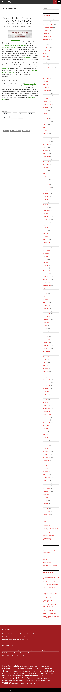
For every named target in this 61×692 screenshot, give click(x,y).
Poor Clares (28, 675)
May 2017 (45, 296)
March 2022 (46, 153)
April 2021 (45, 176)
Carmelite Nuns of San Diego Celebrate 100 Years (14, 636)
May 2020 (45, 202)
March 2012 (46, 474)
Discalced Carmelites (37, 668)
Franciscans (51, 671)
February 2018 (46, 270)
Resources (45, 59)
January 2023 (46, 136)
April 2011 (45, 506)
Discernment (46, 30)
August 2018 (46, 253)
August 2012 (46, 460)
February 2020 (46, 210)
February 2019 (46, 242)
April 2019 (45, 236)
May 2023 (45, 127)
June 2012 (45, 465)
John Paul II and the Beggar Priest (15, 655)
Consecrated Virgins (48, 27)
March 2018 (46, 268)
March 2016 (46, 336)
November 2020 (47, 187)
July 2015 (45, 359)
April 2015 (45, 368)
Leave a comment (26, 26)
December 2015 (47, 345)
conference (14, 668)
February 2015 (46, 374)
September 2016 (47, 319)
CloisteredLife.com (27, 57)
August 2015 (46, 357)
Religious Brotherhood (48, 535)
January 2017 (46, 308)
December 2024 (47, 104)
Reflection (45, 56)
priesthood (52, 678)
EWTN (37, 671)
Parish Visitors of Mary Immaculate (9, 675)
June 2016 (45, 328)
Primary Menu (59, 2)
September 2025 (47, 96)
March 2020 (46, 207)
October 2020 (46, 190)
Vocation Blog (6, 2)
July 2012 (45, 463)
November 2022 (47, 141)
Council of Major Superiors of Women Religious (50, 529)
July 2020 (45, 199)
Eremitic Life (46, 33)
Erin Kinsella (5, 650)
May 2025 (45, 98)
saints (10, 680)
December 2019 (47, 216)
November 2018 (47, 248)
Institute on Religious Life (9, 47)
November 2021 (47, 159)
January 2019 (46, 245)
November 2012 (47, 451)
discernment (47, 668)
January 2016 (46, 342)
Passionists (20, 675)
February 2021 (46, 182)
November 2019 (47, 219)
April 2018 (45, 265)
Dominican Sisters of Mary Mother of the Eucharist (24, 671)
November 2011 (47, 486)
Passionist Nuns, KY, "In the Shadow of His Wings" (50, 605)
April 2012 (45, 471)
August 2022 (46, 144)
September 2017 (47, 285)
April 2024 (45, 116)
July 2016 (45, 325)
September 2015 (47, 354)
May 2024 (45, 113)
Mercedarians (29, 673)
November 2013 (47, 417)
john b (3, 655)
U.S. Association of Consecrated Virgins (48, 539)
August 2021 (46, 164)
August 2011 (46, 494)
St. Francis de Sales (28, 680)
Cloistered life (6, 15)
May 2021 (45, 173)
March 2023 (46, 133)
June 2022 (45, 147)
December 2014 (47, 379)
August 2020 (46, 196)
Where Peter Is (26, 130)
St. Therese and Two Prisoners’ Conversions (23, 653)
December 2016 (47, 311)
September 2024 (47, 107)
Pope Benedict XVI (11, 677)
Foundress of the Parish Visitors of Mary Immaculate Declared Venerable (20, 633)
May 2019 (45, 233)
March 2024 (46, 118)
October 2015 (46, 351)
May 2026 (45, 84)
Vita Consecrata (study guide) (50, 565)
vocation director (15, 683)
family (40, 671)
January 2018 (46, 273)
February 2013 (46, 443)
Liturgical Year (46, 39)
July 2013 (45, 428)
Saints (44, 62)
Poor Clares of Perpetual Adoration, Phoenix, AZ (49, 609)
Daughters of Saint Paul (49, 581)
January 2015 (46, 377)
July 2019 (45, 227)
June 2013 (45, 431)
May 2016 (45, 331)
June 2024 (45, 110)
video (43, 680)
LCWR (3, 673)
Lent (6, 673)
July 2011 (45, 497)
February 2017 (46, 305)
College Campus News (48, 24)
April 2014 (45, 402)
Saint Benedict (5, 680)
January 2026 (46, 90)
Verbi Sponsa (46, 559)
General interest (47, 36)
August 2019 (46, 225)
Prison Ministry (47, 50)
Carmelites (7, 668)
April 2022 (45, 150)
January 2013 (46, 445)
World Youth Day (30, 683)
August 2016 (46, 322)
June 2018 (45, 259)
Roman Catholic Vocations (49, 613)
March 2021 (46, 179)
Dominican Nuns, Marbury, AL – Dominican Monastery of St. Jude (50, 589)
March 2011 (46, 509)
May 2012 (45, 468)
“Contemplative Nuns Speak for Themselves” (14, 45)
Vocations (45, 65)
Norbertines (47, 673)
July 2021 (45, 167)
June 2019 (45, 230)
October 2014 (46, 385)
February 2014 (46, 408)
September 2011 (47, 491)
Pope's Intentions (38, 675)
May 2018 (45, 262)
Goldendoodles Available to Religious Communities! (15, 639)
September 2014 (47, 388)
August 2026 (46, 78)
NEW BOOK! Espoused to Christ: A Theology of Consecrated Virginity (27, 650)
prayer (46, 678)
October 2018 (46, 250)
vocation (6, 682)
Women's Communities (48, 67)
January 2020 (46, 213)
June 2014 (45, 397)
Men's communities (48, 42)
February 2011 (46, 511)
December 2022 (47, 139)
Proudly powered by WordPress (9, 690)
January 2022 (46, 156)
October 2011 (46, 488)
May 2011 (45, 503)
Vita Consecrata (47, 562)
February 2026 (46, 87)
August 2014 (46, 391)
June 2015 (45, 362)
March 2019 (46, 239)
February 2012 (46, 477)
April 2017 (45, 299)
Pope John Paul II (39, 678)
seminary (15, 680)
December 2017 (47, 276)
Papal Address (46, 47)
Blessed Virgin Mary (48, 19)
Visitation (47, 680)
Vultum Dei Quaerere (16, 130)
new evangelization (38, 673)
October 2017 (46, 282)
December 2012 (47, 448)
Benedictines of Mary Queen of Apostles (29, 666)
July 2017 (45, 291)
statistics (34, 680)
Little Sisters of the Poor (16, 673)
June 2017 (45, 293)
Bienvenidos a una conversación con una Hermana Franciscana (51, 577)
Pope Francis (27, 678)
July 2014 (45, 394)
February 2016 (46, 339)
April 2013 (45, 437)
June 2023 (45, 124)
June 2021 (45, 170)
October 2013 (46, 420)
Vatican (39, 680)
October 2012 (46, 454)
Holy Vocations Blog (48, 597)
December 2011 (47, 483)
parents (52, 673)
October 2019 (46, 222)
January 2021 (46, 184)
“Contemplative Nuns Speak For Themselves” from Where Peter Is (18, 20)
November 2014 (47, 382)
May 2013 (45, 434)
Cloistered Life (46, 525)
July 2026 (45, 81)
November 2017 (47, 279)
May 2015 (45, 365)
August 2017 (46, 288)
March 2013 (46, 440)
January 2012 (46, 480)
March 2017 (46, 302)
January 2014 (46, 411)
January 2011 (46, 514)
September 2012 (47, 457)
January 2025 (46, 101)
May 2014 (45, 400)
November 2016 (47, 313)
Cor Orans (6, 130)
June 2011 (45, 500)
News (44, 44)
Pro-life (45, 53)
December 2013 (47, 414)
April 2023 (45, 130)
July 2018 (45, 256)
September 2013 (47, 422)
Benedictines (15, 666)
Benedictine (6, 666)
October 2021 (46, 162)
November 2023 (47, 121)
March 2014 (46, 405)
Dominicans (7, 671)
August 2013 (46, 425)
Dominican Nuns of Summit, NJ (51, 584)
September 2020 (47, 193)
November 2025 (47, 93)
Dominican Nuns (54, 668)
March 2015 (46, 371)
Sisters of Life (20, 680)
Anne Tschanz (16, 26)
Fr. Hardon (44, 671)
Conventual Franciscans (24, 668)
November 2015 (47, 348)
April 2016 (45, 334)
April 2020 (45, 205)
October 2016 (46, 316)
